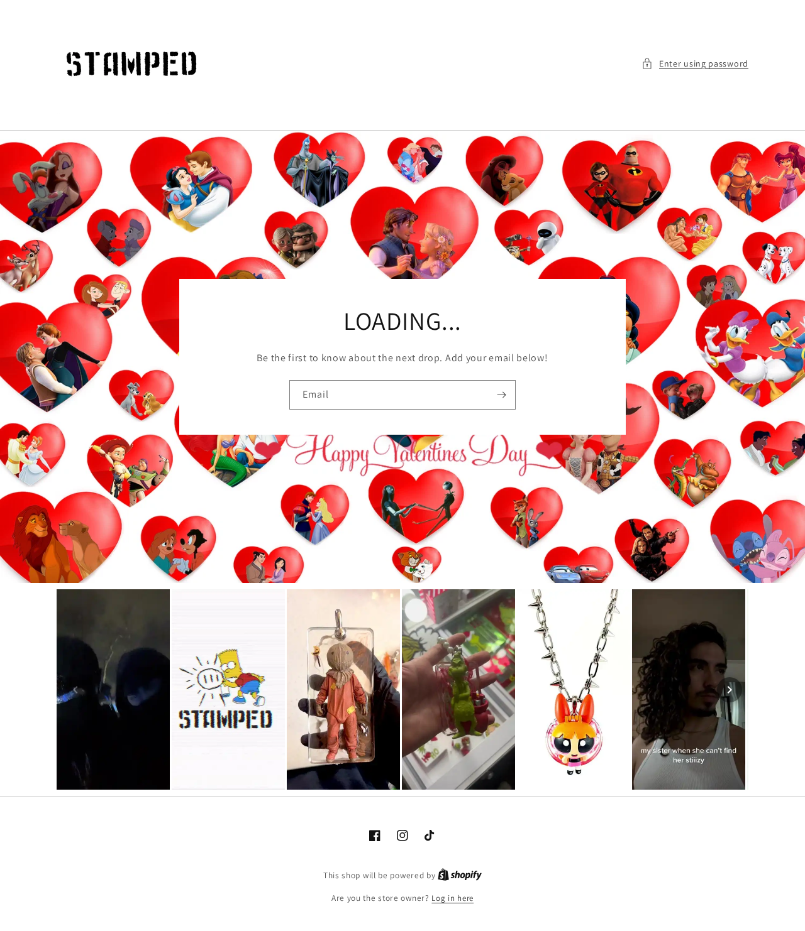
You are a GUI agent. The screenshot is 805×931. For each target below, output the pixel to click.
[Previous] (75, 689)
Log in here (452, 898)
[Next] (729, 689)
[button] (694, 64)
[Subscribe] (501, 395)
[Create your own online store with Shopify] (460, 875)
